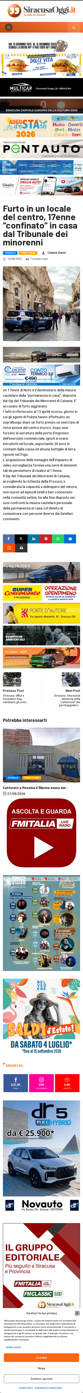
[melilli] (41, 923)
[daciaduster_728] (41, 354)
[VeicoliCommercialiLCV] (41, 87)
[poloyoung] (41, 572)
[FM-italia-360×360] (41, 833)
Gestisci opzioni (41, 1379)
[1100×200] (41, 106)
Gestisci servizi (13, 1347)
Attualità (13, 775)
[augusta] (41, 126)
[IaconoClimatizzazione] (41, 375)
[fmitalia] (41, 167)
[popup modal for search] (74, 27)
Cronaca (10, 253)
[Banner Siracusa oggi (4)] (41, 148)
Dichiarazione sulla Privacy (48, 1387)
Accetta (41, 1357)
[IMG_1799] (41, 593)
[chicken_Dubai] (41, 65)
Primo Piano (28, 253)
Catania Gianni (56, 252)
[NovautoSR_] (41, 1158)
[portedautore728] (41, 613)
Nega (41, 1368)
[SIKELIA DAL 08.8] (41, 186)
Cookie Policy (26, 1387)
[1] (41, 1280)
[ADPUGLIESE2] (41, 658)
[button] (77, 1313)
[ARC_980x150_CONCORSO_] (41, 45)
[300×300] (41, 1017)
